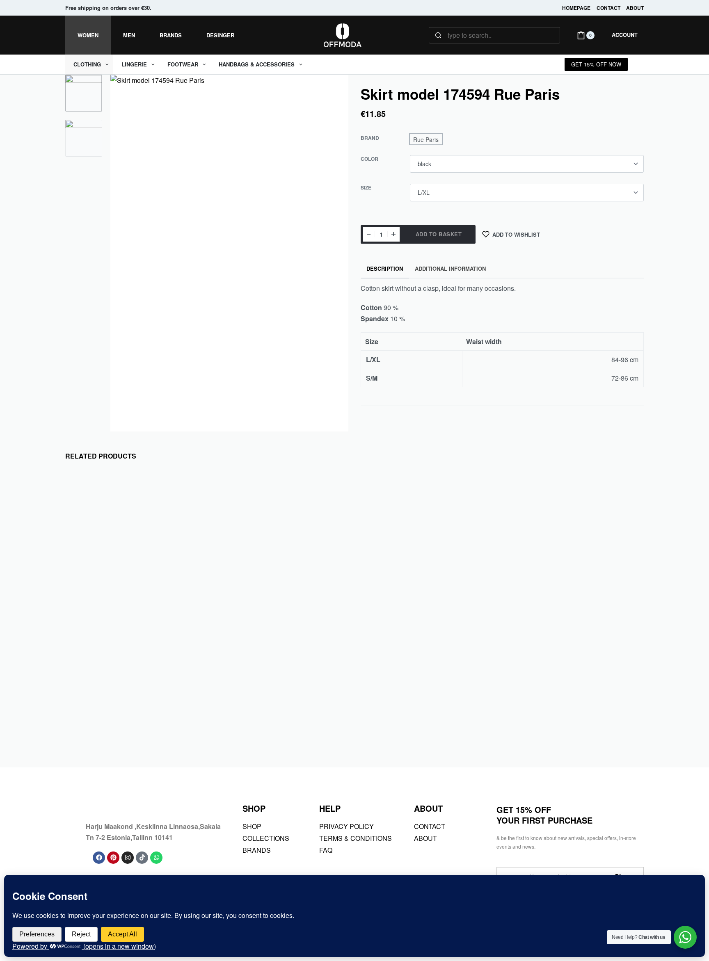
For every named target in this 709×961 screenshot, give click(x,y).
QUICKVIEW (170, 669)
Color (369, 159)
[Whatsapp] (156, 857)
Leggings (231, 706)
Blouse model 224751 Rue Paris (131, 719)
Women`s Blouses (111, 706)
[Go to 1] (83, 93)
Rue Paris (85, 696)
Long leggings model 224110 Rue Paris (279, 725)
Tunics (82, 706)
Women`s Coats (406, 706)
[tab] (385, 269)
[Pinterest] (113, 857)
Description (384, 268)
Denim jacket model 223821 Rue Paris (425, 725)
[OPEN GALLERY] (229, 253)
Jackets (377, 706)
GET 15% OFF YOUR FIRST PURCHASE (544, 814)
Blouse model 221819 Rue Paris (571, 719)
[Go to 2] (83, 138)
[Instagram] (127, 857)
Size (366, 188)
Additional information (450, 268)
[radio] (426, 139)
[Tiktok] (142, 857)
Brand (370, 138)
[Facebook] (99, 857)
